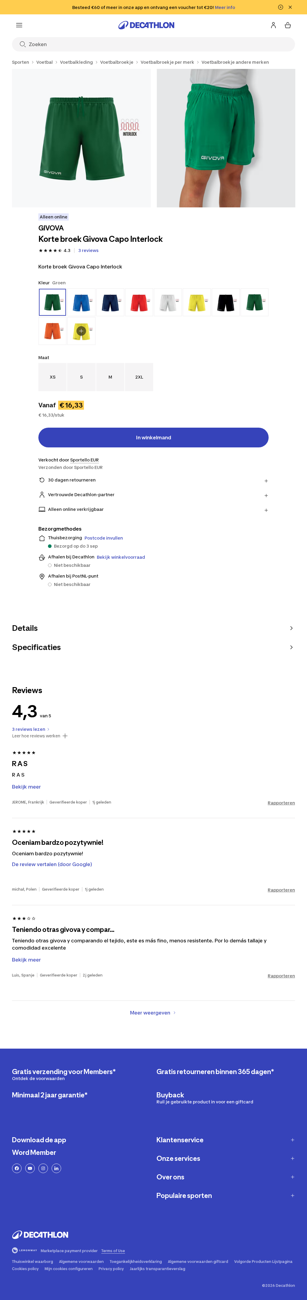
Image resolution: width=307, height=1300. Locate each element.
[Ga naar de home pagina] (146, 25)
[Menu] (19, 25)
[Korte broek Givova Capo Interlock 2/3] (226, 138)
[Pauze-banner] (280, 7)
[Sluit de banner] (290, 7)
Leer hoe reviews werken (36, 735)
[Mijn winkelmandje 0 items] (288, 25)
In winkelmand (153, 438)
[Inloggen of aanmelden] (273, 25)
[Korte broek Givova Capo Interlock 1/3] (81, 138)
